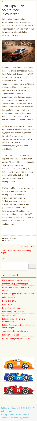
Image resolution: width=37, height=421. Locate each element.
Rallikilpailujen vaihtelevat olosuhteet (18, 293)
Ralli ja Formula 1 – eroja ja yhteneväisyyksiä (13, 320)
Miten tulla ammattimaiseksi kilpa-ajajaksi (17, 251)
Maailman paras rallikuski (13, 311)
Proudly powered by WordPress (14, 414)
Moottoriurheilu (10, 241)
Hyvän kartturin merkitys (13, 308)
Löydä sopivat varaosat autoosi (15, 280)
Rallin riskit (7, 304)
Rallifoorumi (6, 408)
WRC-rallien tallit (9, 315)
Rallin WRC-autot (27, 246)
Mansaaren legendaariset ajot (15, 284)
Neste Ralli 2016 (9, 301)
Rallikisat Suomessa (10, 335)
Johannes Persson (10, 238)
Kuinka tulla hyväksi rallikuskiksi (16, 338)
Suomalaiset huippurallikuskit (15, 331)
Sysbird (26, 417)
